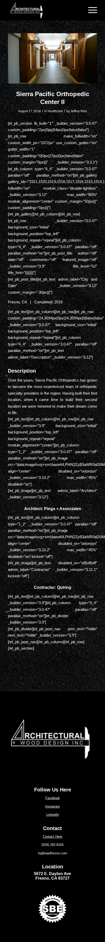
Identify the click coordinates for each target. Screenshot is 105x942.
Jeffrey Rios (79, 111)
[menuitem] (90, 10)
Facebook (52, 798)
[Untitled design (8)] (50, 739)
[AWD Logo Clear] (43, 10)
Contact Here (52, 836)
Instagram (52, 806)
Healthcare (55, 111)
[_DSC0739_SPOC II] (52, 58)
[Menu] (90, 10)
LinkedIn (52, 815)
